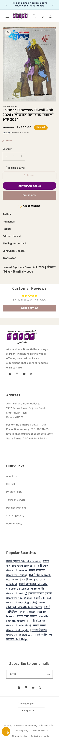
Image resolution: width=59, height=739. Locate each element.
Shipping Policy (15, 516)
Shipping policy (19, 736)
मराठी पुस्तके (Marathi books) (23, 561)
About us (11, 476)
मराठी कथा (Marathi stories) (27, 563)
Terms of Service (15, 500)
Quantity (7, 149)
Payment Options (16, 508)
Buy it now (29, 195)
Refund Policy (14, 524)
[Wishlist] (42, 16)
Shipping (6, 132)
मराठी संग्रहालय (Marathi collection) (26, 623)
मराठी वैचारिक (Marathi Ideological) (26, 632)
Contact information (40, 736)
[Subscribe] (49, 674)
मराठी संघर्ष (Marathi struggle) (26, 628)
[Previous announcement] (6, 4)
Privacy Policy (14, 492)
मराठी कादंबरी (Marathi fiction (25, 573)
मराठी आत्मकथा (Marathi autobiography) (29, 600)
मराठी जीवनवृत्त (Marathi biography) (26, 605)
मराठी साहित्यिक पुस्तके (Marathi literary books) (28, 612)
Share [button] (9, 141)
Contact (10, 484)
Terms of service (40, 731)
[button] (7, 16)
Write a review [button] (29, 308)
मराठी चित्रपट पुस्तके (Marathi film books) (29, 596)
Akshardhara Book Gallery (24, 726)
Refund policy (47, 725)
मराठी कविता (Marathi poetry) (25, 591)
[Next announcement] (52, 4)
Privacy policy (21, 731)
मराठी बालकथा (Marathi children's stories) (27, 586)
